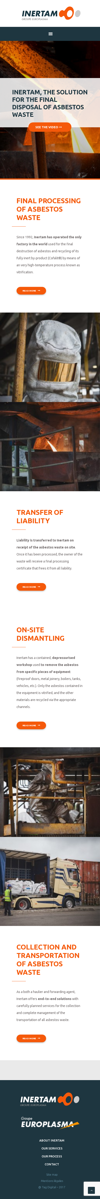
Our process (52, 1156)
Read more (29, 290)
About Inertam (51, 1140)
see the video (47, 127)
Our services (52, 1148)
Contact (52, 1164)
